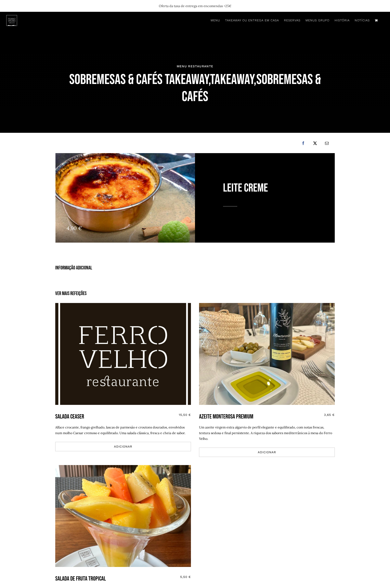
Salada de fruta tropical (80, 578)
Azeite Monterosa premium (226, 416)
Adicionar (123, 446)
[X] (315, 143)
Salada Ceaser (69, 416)
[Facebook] (303, 143)
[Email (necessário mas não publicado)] (327, 143)
